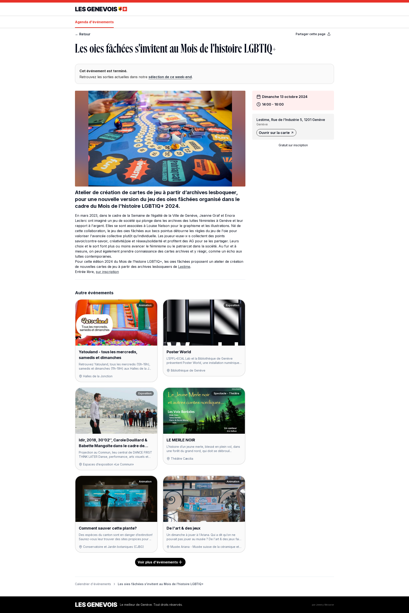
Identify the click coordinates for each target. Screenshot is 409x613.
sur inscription (107, 272)
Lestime (184, 266)
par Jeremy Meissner (323, 604)
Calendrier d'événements (93, 584)
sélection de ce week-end (170, 77)
